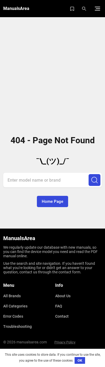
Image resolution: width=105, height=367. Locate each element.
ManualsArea (16, 8)
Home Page (52, 201)
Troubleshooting (17, 326)
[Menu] (97, 8)
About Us (63, 296)
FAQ (58, 306)
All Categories (15, 306)
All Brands (12, 296)
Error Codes (13, 316)
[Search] (94, 180)
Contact (62, 316)
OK (80, 360)
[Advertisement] (52, 73)
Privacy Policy (64, 342)
